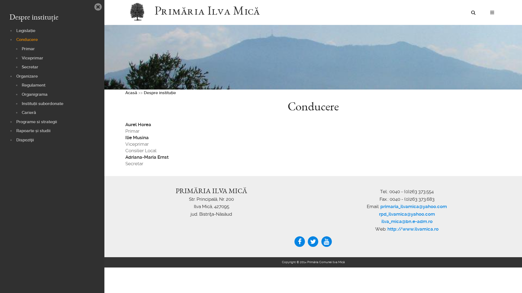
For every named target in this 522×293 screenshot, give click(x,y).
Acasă (131, 92)
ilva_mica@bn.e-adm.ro (407, 221)
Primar (28, 48)
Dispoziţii (25, 140)
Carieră (29, 112)
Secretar (30, 67)
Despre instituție (160, 92)
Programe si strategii (36, 121)
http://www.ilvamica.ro (413, 229)
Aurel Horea (138, 124)
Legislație (25, 30)
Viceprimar (32, 58)
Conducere (27, 39)
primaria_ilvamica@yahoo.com (413, 206)
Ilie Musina (137, 137)
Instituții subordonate (42, 103)
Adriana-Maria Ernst (147, 157)
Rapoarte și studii (33, 130)
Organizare (27, 76)
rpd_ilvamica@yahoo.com (407, 214)
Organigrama (35, 94)
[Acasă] (139, 12)
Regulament (33, 85)
